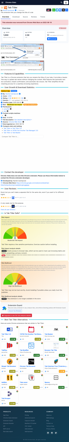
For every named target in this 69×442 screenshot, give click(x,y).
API (4, 426)
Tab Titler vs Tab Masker (12, 133)
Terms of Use (50, 426)
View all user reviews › (8, 209)
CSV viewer (28, 426)
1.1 (10, 100)
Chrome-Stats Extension (10, 418)
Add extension (29, 429)
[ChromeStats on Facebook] (52, 432)
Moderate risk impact (14, 104)
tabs (5, 111)
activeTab (6, 109)
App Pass (6, 415)
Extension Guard (8, 420)
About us (48, 415)
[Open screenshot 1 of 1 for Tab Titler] (22, 57)
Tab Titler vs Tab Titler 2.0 (13, 128)
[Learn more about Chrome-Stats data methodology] (23, 122)
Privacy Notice (50, 429)
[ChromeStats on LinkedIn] (48, 432)
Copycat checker (30, 420)
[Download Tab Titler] (56, 36)
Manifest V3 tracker (30, 423)
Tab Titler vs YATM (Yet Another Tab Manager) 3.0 (21, 130)
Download (15, 17)
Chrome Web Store (15, 122)
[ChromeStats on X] (56, 432)
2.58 (16, 98)
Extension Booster (8, 423)
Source (25, 17)
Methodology (50, 418)
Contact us (49, 423)
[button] (2, 2)
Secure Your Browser (15, 311)
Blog (47, 420)
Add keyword (28, 431)
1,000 (9, 96)
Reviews (34, 17)
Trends (42, 17)
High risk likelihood (30, 104)
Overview (5, 17)
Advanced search (30, 418)
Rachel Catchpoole (8, 10)
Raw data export (8, 431)
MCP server (6, 429)
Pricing (27, 415)
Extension (21, 10)
